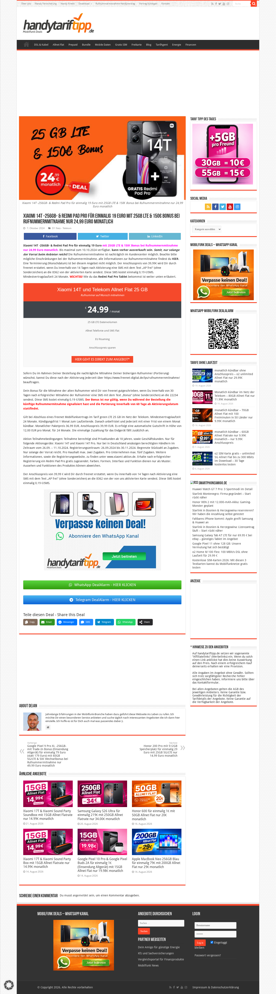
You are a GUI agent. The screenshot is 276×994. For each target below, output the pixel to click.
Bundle (86, 44)
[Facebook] (216, 3)
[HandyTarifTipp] (58, 23)
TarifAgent (162, 44)
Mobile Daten (103, 44)
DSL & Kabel (41, 44)
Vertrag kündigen (148, 3)
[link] (102, 529)
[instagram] (228, 3)
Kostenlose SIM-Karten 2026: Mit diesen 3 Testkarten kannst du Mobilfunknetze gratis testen (220, 564)
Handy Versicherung (46, 3)
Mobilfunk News (148, 965)
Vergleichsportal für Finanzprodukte (161, 959)
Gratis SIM (121, 44)
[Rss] (212, 3)
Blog (148, 44)
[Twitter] (219, 3)
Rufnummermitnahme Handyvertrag (115, 3)
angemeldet (80, 895)
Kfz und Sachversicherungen (156, 953)
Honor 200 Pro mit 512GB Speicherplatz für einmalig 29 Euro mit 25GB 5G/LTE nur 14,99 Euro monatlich (158, 749)
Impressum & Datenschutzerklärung (216, 987)
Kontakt (165, 3)
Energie (176, 44)
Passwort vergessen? (208, 955)
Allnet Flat (58, 44)
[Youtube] (223, 3)
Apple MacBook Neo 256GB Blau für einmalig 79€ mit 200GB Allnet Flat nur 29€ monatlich (156, 863)
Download (84, 3)
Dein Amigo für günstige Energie (159, 947)
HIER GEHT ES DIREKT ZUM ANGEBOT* (102, 359)
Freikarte (137, 44)
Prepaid (73, 44)
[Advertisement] (138, 83)
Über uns (26, 3)
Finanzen (190, 44)
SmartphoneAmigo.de (213, 483)
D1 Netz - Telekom (62, 228)
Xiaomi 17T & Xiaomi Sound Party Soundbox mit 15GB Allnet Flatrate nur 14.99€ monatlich (48, 815)
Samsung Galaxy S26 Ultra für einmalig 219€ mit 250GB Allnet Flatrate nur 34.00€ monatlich (100, 815)
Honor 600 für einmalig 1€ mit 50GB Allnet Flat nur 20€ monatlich (153, 815)
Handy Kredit (68, 3)
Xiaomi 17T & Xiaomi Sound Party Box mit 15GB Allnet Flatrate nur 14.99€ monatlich (47, 863)
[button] (254, 4)
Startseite (26, 44)
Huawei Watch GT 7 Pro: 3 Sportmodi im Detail (222, 489)
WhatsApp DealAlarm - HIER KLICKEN (105, 585)
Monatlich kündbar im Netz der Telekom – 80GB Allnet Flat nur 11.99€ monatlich (235, 395)
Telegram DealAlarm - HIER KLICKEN (105, 600)
